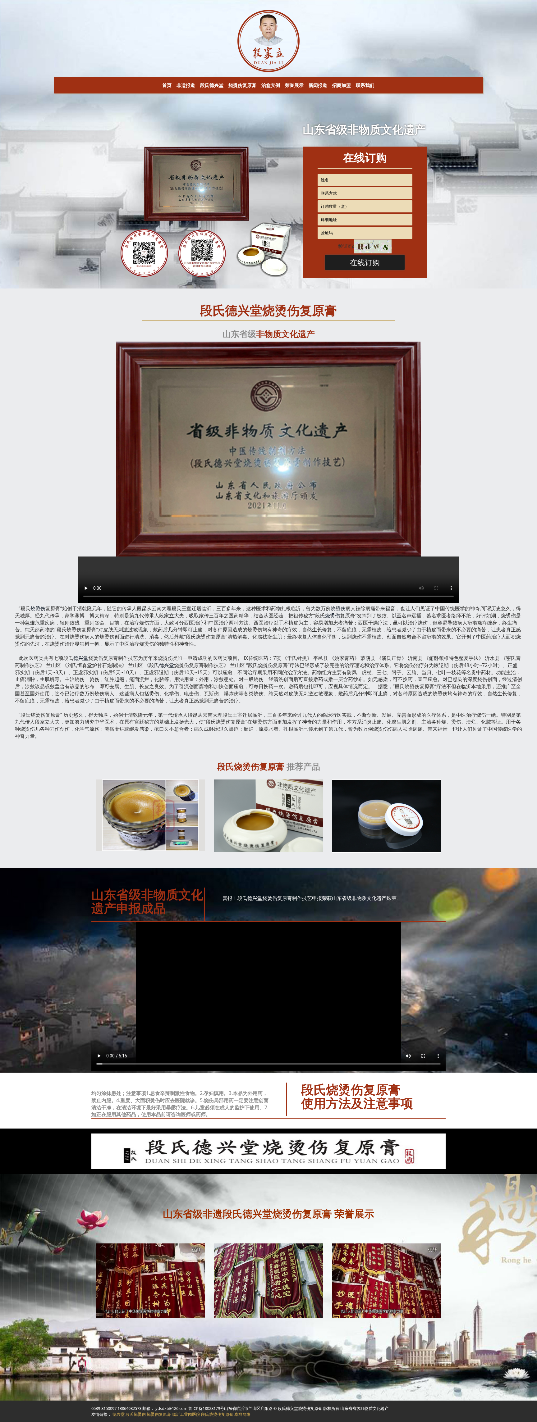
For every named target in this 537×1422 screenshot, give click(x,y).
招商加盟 (341, 85)
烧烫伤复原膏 (242, 85)
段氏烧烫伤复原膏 (217, 1414)
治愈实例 (270, 85)
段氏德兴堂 (211, 85)
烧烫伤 (37, 608)
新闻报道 (318, 85)
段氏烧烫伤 (136, 1414)
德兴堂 (80, 658)
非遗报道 (186, 85)
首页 (167, 85)
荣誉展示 (294, 85)
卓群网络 (242, 1414)
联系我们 (365, 85)
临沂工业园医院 (186, 1414)
